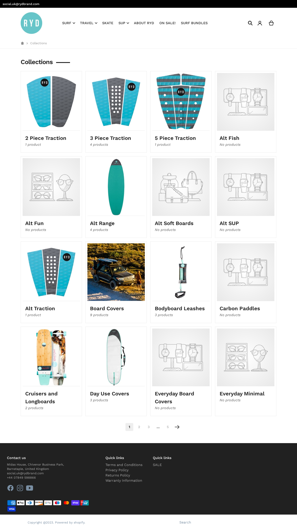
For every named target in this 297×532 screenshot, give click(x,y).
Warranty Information (123, 480)
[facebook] (10, 488)
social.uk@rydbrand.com (21, 4)
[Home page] (22, 43)
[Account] (260, 23)
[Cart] (271, 23)
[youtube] (29, 488)
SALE (157, 465)
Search (185, 522)
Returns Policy (117, 475)
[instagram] (20, 488)
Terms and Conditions (123, 465)
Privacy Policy (116, 470)
